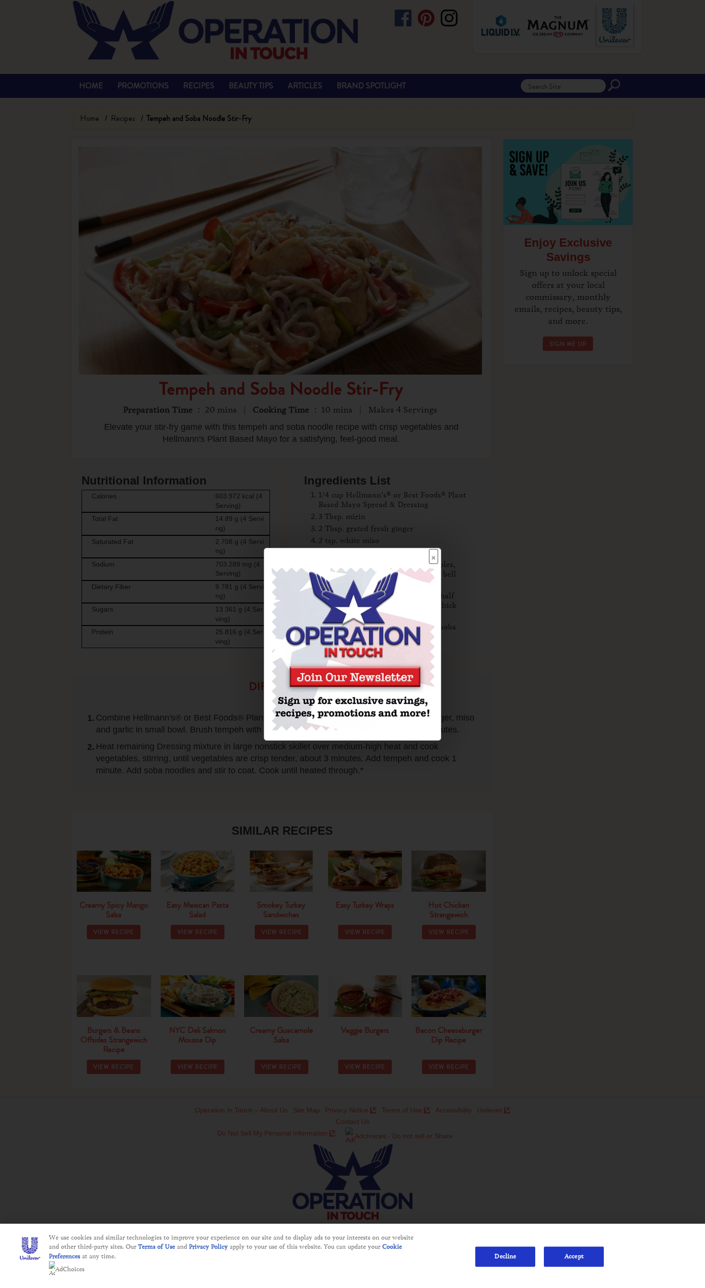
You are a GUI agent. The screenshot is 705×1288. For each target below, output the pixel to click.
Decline (505, 1256)
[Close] (433, 553)
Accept (574, 1256)
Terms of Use (156, 1247)
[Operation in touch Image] (353, 648)
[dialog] (352, 644)
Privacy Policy (208, 1247)
